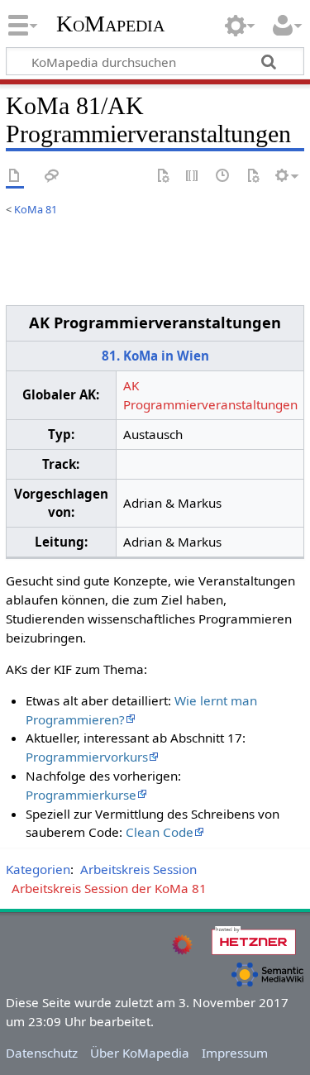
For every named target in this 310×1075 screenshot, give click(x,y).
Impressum (235, 1052)
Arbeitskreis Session (138, 869)
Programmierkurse (81, 794)
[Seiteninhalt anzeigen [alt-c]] (15, 176)
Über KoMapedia (139, 1052)
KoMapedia (110, 24)
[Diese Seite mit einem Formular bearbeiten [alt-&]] (163, 176)
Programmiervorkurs (87, 756)
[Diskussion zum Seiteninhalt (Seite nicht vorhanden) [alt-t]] (52, 176)
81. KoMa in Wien (155, 355)
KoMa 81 (35, 209)
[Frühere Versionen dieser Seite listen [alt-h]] (223, 176)
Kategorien (38, 869)
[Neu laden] (253, 176)
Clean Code (159, 832)
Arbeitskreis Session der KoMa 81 (109, 888)
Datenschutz (42, 1052)
